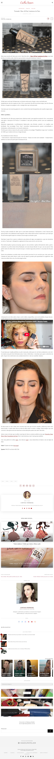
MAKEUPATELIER (28, 743)
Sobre (6, 752)
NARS (11, 481)
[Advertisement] (27, 466)
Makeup (28, 8)
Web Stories (44, 752)
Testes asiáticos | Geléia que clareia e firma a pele (27, 544)
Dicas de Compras (32, 752)
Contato (27, 754)
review (33, 8)
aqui (17, 439)
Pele (16, 481)
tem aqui (16, 445)
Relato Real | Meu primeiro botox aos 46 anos (17, 641)
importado (21, 8)
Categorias (20, 752)
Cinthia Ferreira (6, 19)
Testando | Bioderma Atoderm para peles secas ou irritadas (43, 576)
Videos (12, 752)
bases (7, 481)
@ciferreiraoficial (5, 627)
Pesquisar (4, 728)
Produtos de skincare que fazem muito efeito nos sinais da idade (21, 634)
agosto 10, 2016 (27, 13)
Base (3, 481)
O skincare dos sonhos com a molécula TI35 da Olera (19, 648)
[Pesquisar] (50, 731)
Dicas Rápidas (49, 658)
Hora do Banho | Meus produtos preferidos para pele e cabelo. (11, 576)
